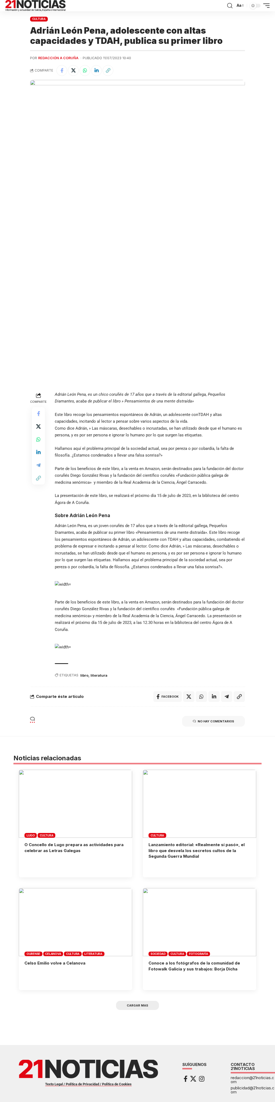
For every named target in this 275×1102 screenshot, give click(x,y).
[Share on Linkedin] (96, 70)
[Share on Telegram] (38, 465)
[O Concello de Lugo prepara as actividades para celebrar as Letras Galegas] (75, 804)
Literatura (93, 954)
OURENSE (33, 954)
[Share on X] (73, 70)
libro (84, 675)
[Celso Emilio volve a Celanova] (75, 922)
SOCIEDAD (158, 954)
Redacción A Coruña (58, 58)
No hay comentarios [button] (216, 721)
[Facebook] (185, 1078)
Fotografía (198, 954)
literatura (99, 675)
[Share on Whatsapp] (84, 70)
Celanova (53, 954)
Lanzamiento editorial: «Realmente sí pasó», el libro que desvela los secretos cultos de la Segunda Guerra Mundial (197, 850)
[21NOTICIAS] (35, 5)
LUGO (31, 835)
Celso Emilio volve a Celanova (54, 963)
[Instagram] (202, 1078)
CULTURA (39, 19)
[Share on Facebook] (61, 70)
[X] (193, 1078)
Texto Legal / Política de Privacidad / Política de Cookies (88, 1084)
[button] (230, 5)
